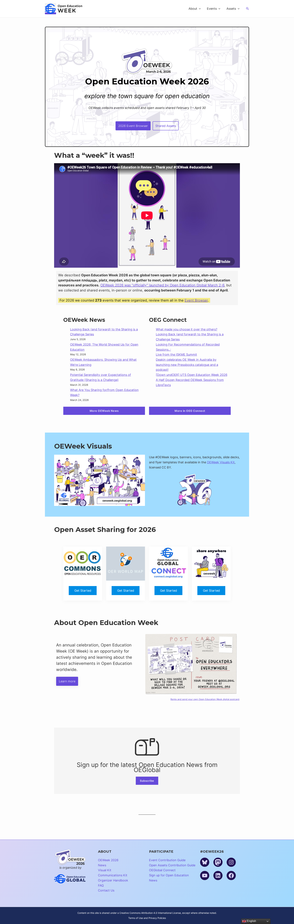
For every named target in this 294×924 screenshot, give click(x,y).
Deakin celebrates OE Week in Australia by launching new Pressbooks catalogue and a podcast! (187, 364)
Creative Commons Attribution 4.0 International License (150, 912)
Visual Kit (104, 870)
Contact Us (106, 890)
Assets (231, 8)
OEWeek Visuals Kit (221, 462)
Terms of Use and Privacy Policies (147, 918)
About (193, 8)
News (102, 865)
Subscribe (147, 780)
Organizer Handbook (113, 880)
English (251, 921)
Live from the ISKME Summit (176, 354)
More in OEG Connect (190, 410)
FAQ (101, 885)
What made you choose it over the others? (186, 329)
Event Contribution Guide (167, 860)
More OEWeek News (104, 410)
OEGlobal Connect (162, 870)
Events (212, 8)
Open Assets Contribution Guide (172, 865)
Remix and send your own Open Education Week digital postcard (204, 699)
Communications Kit (112, 875)
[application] (199, 8)
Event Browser (196, 300)
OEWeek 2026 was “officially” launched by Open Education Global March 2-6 (162, 285)
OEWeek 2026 (108, 860)
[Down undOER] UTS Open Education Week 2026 (191, 375)
